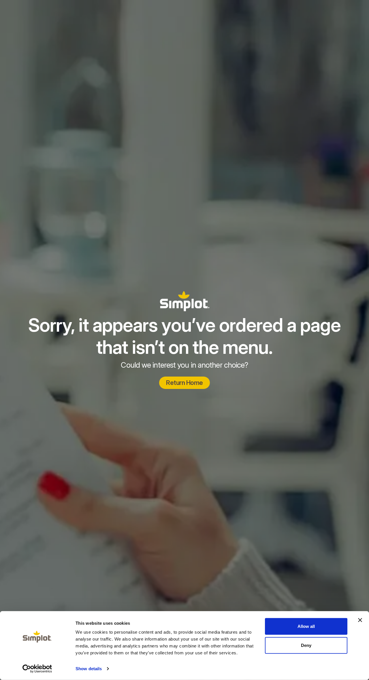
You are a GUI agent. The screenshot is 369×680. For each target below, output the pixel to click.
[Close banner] (360, 620)
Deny (306, 645)
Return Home (184, 382)
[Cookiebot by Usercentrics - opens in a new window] (37, 668)
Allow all (306, 626)
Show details (89, 668)
